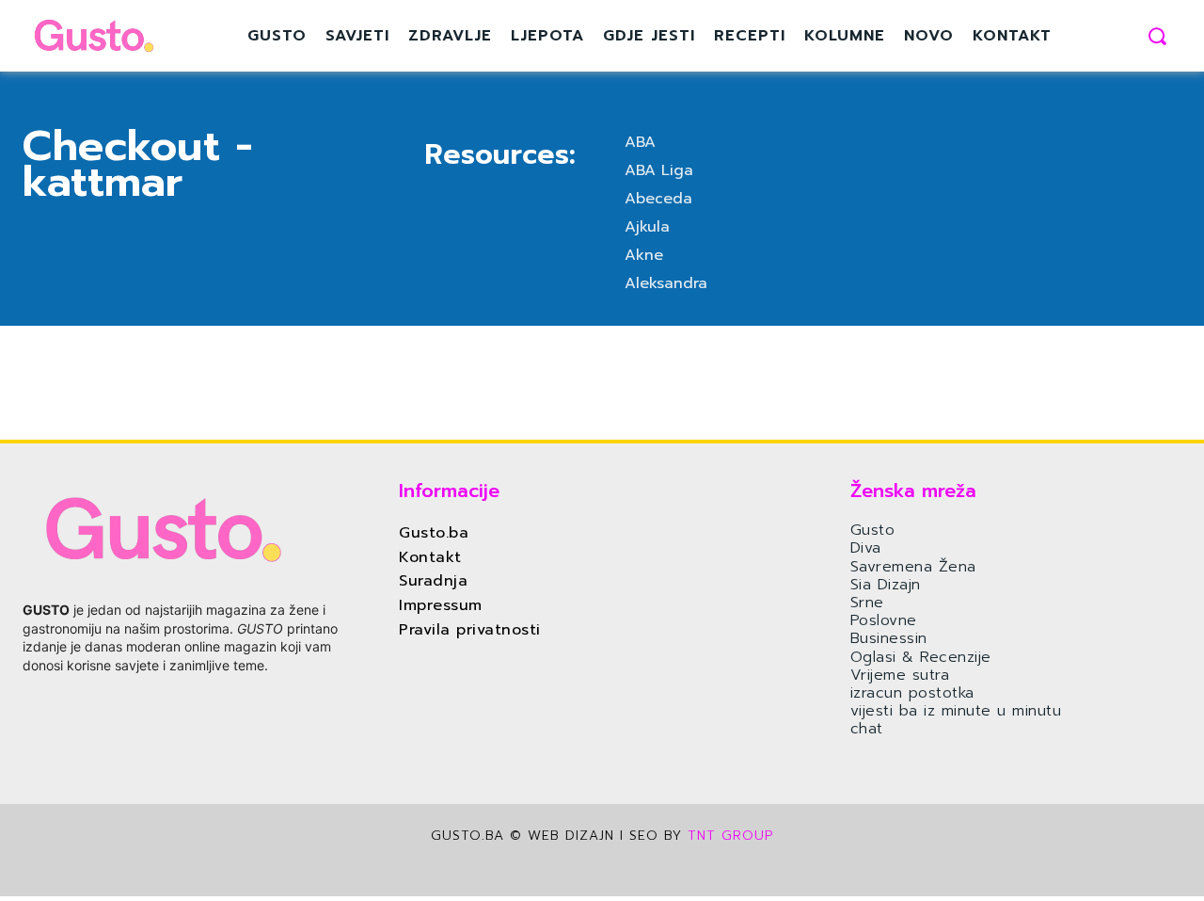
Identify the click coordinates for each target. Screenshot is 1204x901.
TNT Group (730, 835)
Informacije (449, 490)
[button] (1157, 35)
